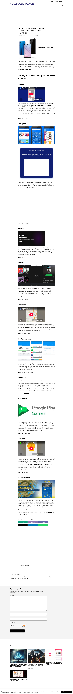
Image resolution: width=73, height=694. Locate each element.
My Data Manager (28, 372)
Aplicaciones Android (24, 565)
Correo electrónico (14, 616)
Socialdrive (27, 333)
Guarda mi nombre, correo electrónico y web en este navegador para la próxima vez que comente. (29, 622)
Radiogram (26, 223)
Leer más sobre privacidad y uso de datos (31, 692)
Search (62, 5)
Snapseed (26, 393)
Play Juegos (27, 433)
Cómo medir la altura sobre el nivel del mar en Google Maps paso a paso (35, 665)
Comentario (12, 595)
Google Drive (42, 113)
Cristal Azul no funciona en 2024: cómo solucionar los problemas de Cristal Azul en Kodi (18, 665)
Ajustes (64, 691)
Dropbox (26, 118)
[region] (36, 691)
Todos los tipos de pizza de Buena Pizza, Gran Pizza (18, 680)
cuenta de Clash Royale (38, 428)
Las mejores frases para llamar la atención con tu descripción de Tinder (54, 663)
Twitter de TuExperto (23, 252)
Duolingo (26, 472)
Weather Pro (27, 509)
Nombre (12, 611)
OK (69, 691)
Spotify (26, 299)
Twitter (26, 257)
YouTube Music (48, 288)
